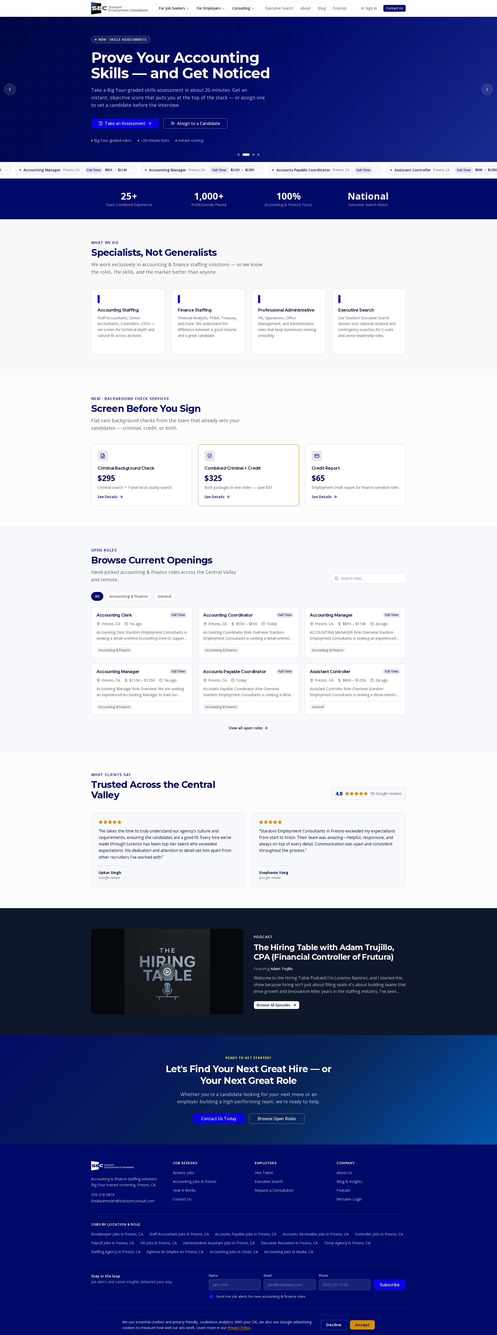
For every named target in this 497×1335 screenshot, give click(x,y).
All (97, 596)
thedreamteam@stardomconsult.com (122, 1200)
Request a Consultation (274, 1190)
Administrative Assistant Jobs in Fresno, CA (219, 1242)
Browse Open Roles (277, 1118)
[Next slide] (487, 89)
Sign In (371, 8)
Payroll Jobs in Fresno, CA (112, 1242)
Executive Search (279, 8)
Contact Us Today (218, 1118)
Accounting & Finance (128, 596)
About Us (344, 1172)
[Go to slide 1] (239, 154)
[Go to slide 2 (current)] (246, 154)
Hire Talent (264, 1172)
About (306, 8)
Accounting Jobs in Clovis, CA (234, 1251)
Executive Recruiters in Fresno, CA (289, 1242)
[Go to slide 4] (258, 154)
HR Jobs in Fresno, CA (158, 1242)
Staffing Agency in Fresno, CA (116, 1251)
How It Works (184, 1190)
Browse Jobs (183, 1172)
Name (213, 1276)
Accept (362, 1325)
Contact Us (394, 8)
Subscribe (390, 1285)
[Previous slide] (10, 89)
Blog (322, 8)
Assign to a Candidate (198, 123)
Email (268, 1276)
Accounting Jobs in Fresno (194, 1181)
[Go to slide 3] (253, 154)
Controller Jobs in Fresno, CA (379, 1234)
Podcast (340, 8)
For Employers (208, 8)
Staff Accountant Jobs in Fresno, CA (179, 1234)
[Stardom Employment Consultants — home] (112, 1165)
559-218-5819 (102, 1194)
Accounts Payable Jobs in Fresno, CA (245, 1234)
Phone (323, 1276)
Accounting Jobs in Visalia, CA (288, 1251)
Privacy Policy (239, 1327)
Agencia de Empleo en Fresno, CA (175, 1251)
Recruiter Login (349, 1199)
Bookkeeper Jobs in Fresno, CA (117, 1234)
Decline (333, 1325)
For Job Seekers (172, 8)
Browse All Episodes (273, 1004)
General (164, 596)
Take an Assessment (125, 123)
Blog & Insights (349, 1181)
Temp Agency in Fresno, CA (347, 1242)
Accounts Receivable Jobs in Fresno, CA (316, 1234)
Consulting (241, 8)
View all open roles (245, 727)
